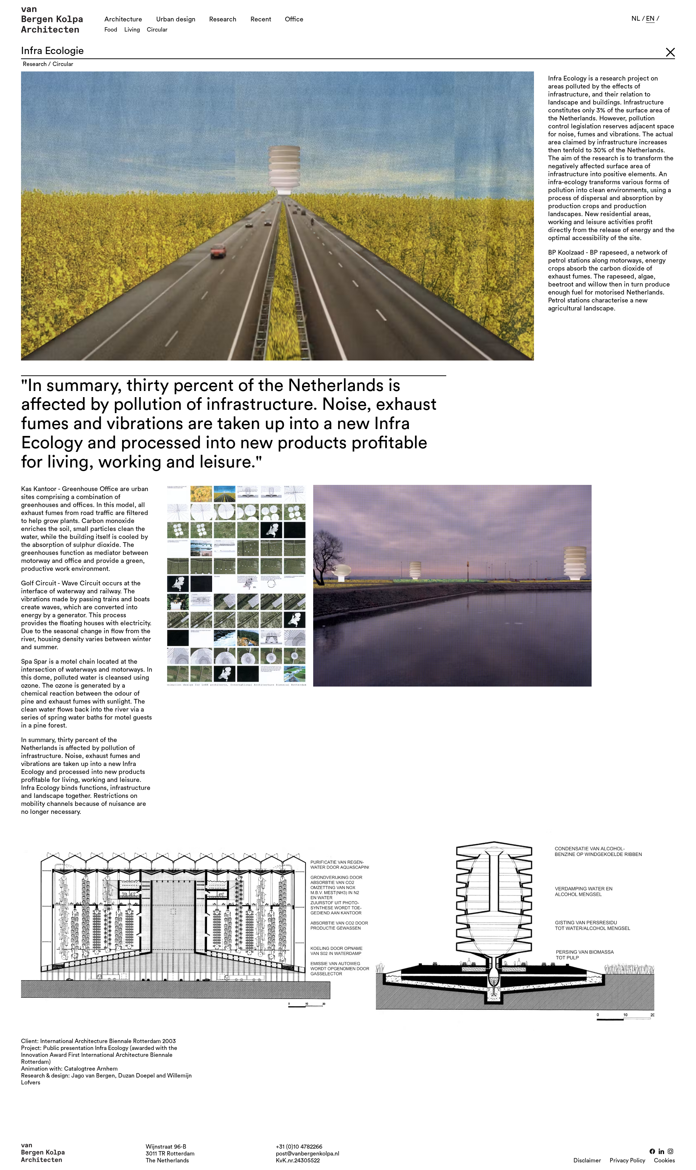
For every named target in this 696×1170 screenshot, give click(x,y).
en (650, 18)
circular (63, 64)
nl (635, 18)
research (35, 64)
